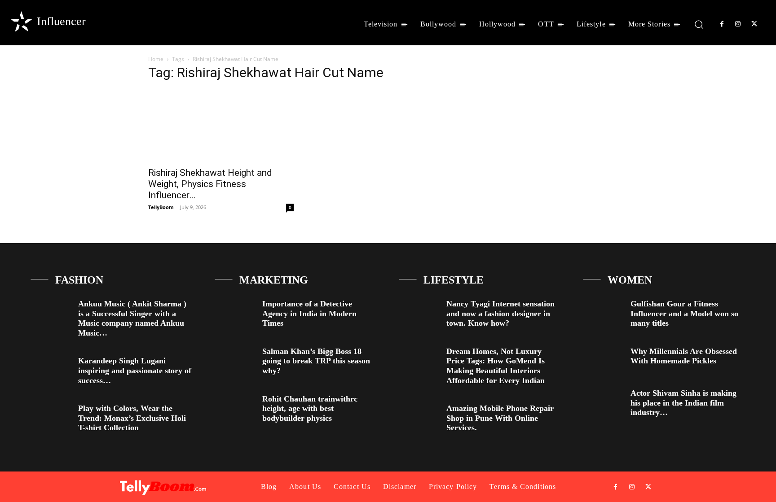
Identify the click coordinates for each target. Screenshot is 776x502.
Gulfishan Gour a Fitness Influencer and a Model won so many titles (684, 313)
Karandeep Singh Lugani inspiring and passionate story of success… (134, 370)
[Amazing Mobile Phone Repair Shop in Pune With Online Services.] (419, 416)
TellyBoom (161, 207)
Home (155, 59)
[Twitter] (754, 24)
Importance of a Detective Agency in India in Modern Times (309, 313)
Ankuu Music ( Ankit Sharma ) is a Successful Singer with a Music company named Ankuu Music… (132, 318)
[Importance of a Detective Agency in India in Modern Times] (235, 311)
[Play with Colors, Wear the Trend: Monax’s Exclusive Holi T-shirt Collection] (51, 416)
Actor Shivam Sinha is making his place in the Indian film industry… (683, 403)
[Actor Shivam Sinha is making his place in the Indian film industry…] (603, 400)
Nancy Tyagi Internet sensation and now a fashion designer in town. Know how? (500, 313)
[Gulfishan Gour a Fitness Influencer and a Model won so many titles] (603, 311)
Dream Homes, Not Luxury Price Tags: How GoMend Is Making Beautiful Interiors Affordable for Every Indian (495, 366)
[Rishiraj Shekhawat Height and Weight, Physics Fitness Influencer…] (221, 126)
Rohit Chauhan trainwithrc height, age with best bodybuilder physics (309, 408)
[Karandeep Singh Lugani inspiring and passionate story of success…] (51, 368)
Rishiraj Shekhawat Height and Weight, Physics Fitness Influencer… (210, 184)
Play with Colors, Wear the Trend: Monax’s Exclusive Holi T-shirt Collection (132, 418)
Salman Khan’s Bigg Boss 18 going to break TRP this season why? (316, 361)
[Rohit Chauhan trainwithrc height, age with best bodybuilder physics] (235, 406)
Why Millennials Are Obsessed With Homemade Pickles (683, 356)
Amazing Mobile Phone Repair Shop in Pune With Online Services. (500, 418)
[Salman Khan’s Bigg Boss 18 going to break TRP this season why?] (235, 359)
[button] (699, 24)
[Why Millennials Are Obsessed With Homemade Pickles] (603, 359)
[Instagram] (738, 24)
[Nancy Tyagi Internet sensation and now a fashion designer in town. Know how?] (419, 311)
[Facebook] (722, 24)
